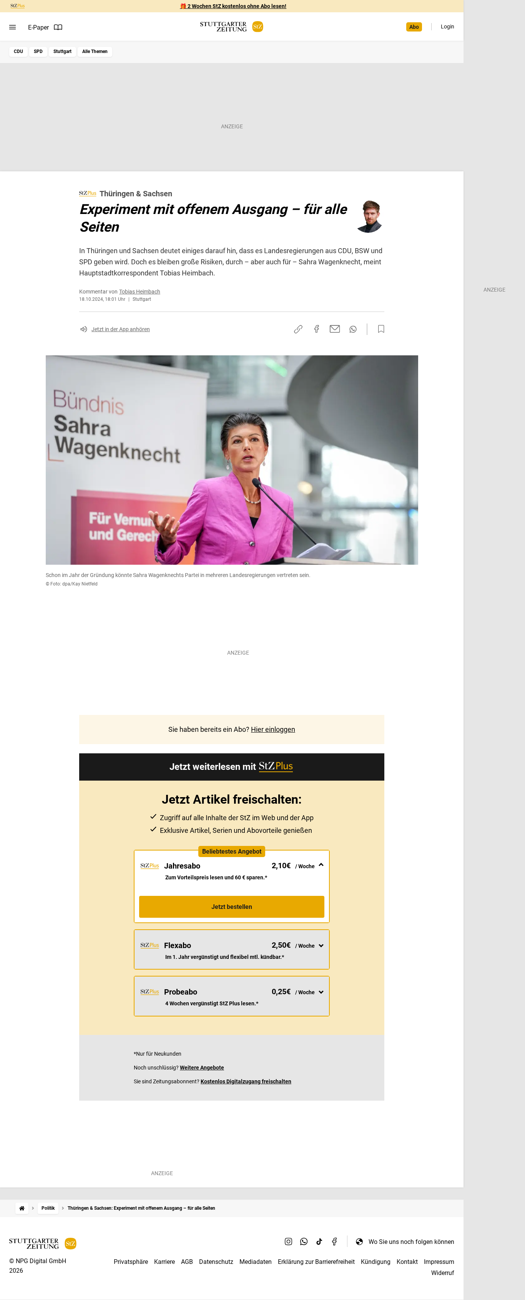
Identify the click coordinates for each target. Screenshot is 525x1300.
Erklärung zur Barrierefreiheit (316, 1261)
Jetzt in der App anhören (120, 329)
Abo (414, 27)
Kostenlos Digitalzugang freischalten (246, 1081)
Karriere (164, 1261)
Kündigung (375, 1261)
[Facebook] (335, 1241)
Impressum (439, 1261)
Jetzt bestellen (231, 906)
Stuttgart (62, 51)
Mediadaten (255, 1261)
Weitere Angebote (202, 1068)
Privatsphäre (131, 1261)
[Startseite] (21, 1208)
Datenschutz (216, 1261)
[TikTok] (319, 1241)
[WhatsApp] (304, 1241)
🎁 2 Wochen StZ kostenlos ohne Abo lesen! (233, 6)
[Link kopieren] (298, 329)
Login (447, 26)
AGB (187, 1261)
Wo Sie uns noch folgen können (411, 1241)
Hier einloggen (273, 729)
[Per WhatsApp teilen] (353, 329)
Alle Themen (95, 51)
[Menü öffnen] (12, 27)
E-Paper (38, 27)
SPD (38, 51)
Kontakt (407, 1261)
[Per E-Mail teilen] (334, 329)
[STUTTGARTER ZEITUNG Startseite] (231, 26)
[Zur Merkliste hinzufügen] (379, 329)
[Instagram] (288, 1241)
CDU (18, 51)
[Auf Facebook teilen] (316, 329)
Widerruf (442, 1273)
